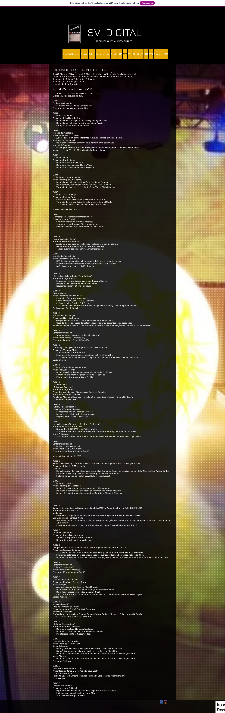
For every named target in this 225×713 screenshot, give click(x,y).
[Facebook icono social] (161, 702)
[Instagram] (165, 702)
